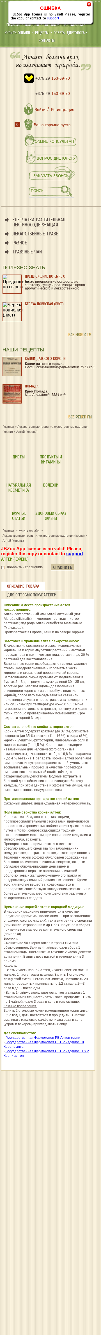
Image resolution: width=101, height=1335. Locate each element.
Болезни (50, 485)
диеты (18, 457)
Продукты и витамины (51, 459)
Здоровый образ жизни (50, 516)
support (53, 18)
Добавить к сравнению (25, 567)
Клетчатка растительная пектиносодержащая (38, 222)
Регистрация (63, 109)
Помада (31, 386)
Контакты (47, 40)
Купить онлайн (18, 32)
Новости (32, 25)
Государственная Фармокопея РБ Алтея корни (43, 1038)
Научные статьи (18, 516)
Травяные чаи (27, 252)
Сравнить (62, 567)
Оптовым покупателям (63, 25)
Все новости (79, 334)
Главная (13, 25)
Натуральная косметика (18, 488)
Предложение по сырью (45, 276)
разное (19, 243)
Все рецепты (79, 416)
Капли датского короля (45, 358)
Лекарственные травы (35, 234)
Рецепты (42, 32)
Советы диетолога (69, 32)
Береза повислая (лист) (44, 304)
